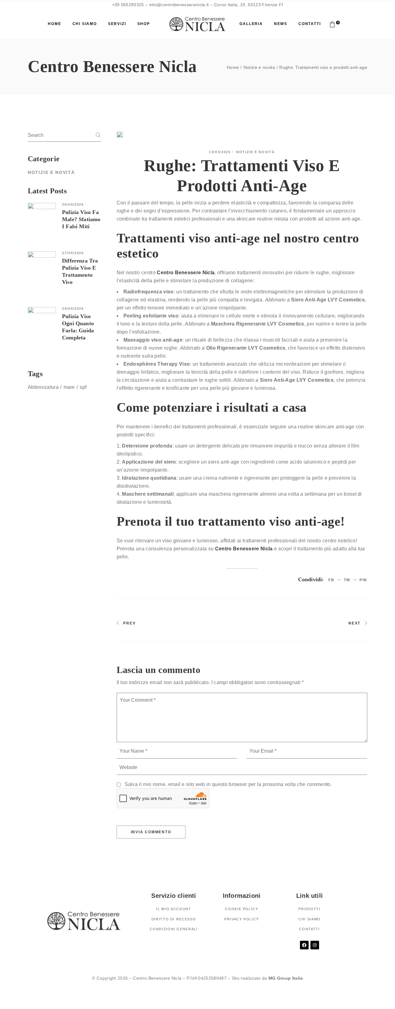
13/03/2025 (220, 152)
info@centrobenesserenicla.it (178, 4)
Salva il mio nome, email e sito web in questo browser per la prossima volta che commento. (228, 784)
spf (83, 387)
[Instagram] (314, 945)
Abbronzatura (43, 387)
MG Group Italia (285, 978)
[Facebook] (304, 945)
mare (69, 387)
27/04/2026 (73, 253)
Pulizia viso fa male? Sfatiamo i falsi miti (81, 219)
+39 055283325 (128, 4)
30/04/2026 (73, 204)
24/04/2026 (73, 308)
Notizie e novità (259, 67)
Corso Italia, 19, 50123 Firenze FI (248, 4)
